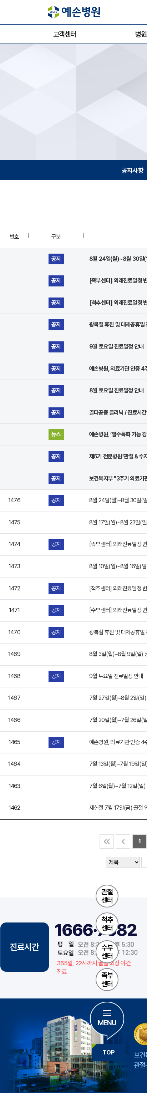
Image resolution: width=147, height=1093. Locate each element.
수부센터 (107, 951)
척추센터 (107, 923)
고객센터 (64, 34)
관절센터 (107, 896)
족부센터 (107, 979)
